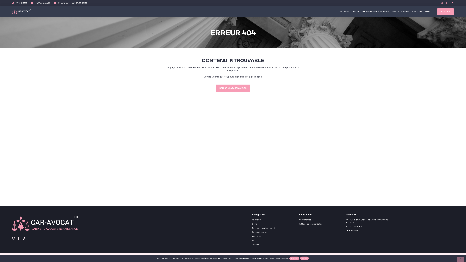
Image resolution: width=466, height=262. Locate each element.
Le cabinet (345, 11)
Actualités (417, 11)
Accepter (294, 258)
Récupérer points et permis (375, 11)
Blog (427, 11)
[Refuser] (460, 259)
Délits (356, 11)
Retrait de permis (400, 11)
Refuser (304, 258)
